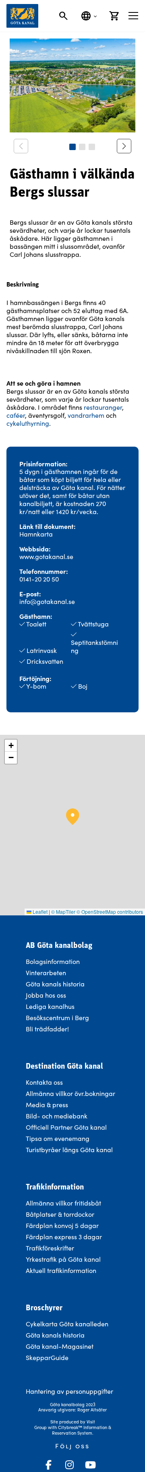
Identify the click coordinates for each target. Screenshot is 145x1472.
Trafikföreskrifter (50, 1248)
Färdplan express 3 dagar (64, 1236)
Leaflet (39, 911)
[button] (72, 147)
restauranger (103, 407)
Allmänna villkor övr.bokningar (70, 1093)
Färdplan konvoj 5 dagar (62, 1225)
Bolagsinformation (53, 961)
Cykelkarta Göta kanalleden (67, 1324)
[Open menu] (133, 15)
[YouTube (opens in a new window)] (90, 1465)
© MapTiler (63, 911)
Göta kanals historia (55, 984)
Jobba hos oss (46, 995)
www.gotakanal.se (46, 556)
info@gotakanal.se (47, 601)
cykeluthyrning (27, 423)
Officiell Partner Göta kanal (66, 1127)
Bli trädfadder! (47, 1029)
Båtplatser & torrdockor (60, 1214)
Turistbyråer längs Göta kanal (69, 1149)
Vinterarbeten (46, 972)
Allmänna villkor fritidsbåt (63, 1203)
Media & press (47, 1104)
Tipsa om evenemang (57, 1138)
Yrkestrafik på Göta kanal (63, 1259)
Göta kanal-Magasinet (59, 1346)
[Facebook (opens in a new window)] (48, 1465)
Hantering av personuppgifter (69, 1391)
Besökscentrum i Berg (57, 1017)
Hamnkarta (36, 534)
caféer (15, 415)
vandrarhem (86, 415)
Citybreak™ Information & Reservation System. (81, 1430)
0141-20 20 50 (39, 579)
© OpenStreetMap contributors (110, 911)
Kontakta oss (44, 1082)
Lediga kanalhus (50, 1006)
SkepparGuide (47, 1357)
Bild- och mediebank (56, 1116)
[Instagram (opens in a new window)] (69, 1465)
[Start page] (22, 16)
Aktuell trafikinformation (62, 1270)
